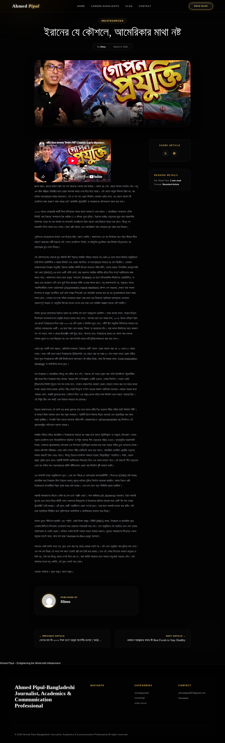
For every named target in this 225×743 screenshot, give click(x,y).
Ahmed (25, 6)
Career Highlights (105, 6)
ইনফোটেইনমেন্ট (140, 698)
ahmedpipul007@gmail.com (192, 693)
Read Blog (201, 6)
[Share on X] (165, 153)
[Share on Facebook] (174, 153)
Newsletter (183, 698)
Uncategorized (112, 21)
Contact (145, 6)
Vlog (129, 6)
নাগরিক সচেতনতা (141, 703)
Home (81, 6)
